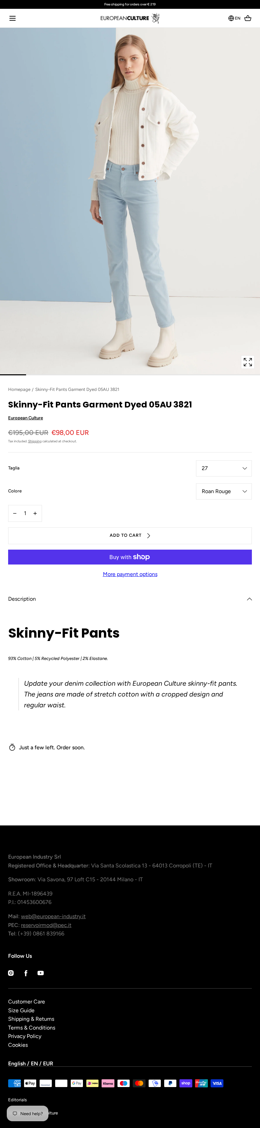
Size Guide (21, 1010)
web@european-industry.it (53, 916)
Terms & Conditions (31, 1027)
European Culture (25, 417)
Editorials (17, 1099)
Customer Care (26, 1001)
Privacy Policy (24, 1036)
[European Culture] (130, 18)
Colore (15, 491)
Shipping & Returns (31, 1019)
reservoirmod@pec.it (46, 925)
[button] (12, 18)
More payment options (130, 574)
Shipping (35, 441)
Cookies (18, 1045)
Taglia (14, 468)
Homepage (19, 389)
